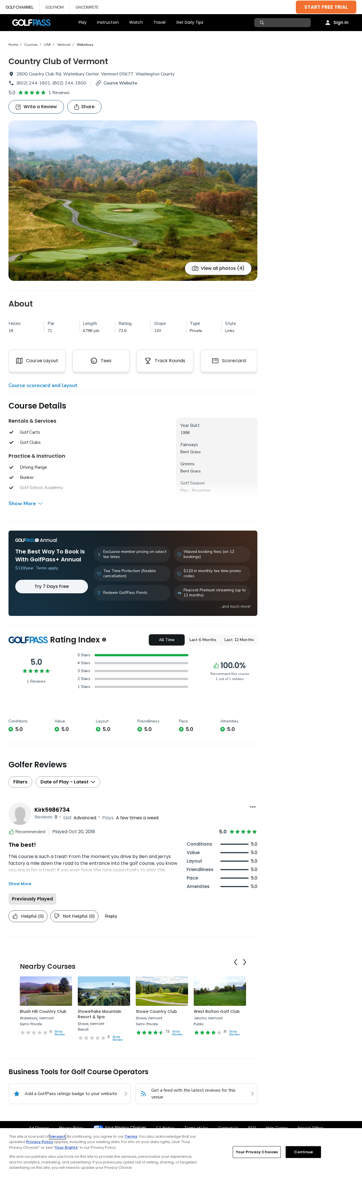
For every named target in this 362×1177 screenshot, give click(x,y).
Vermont (63, 44)
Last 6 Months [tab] (203, 639)
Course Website (120, 83)
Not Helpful (79, 916)
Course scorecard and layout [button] (42, 385)
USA (47, 44)
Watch (136, 22)
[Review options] (252, 806)
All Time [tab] (166, 639)
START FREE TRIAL (326, 6)
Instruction (108, 22)
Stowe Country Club (156, 1011)
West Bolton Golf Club (217, 1011)
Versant (57, 1136)
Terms (131, 1136)
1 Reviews (59, 93)
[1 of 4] (132, 200)
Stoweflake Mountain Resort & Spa (99, 1014)
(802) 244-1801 (33, 83)
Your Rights (66, 1147)
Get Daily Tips (190, 22)
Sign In (340, 22)
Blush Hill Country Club (43, 1011)
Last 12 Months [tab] (239, 639)
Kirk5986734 (52, 810)
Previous (235, 962)
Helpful (32, 916)
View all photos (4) (223, 268)
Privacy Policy (39, 1142)
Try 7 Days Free (52, 586)
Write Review (60, 1033)
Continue (303, 1152)
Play (83, 22)
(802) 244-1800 (69, 83)
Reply (111, 916)
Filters (20, 782)
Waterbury (85, 44)
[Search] (262, 22)
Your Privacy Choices (125, 1127)
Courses (31, 44)
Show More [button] (22, 503)
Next (244, 962)
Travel (159, 22)
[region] (181, 1152)
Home (13, 44)
